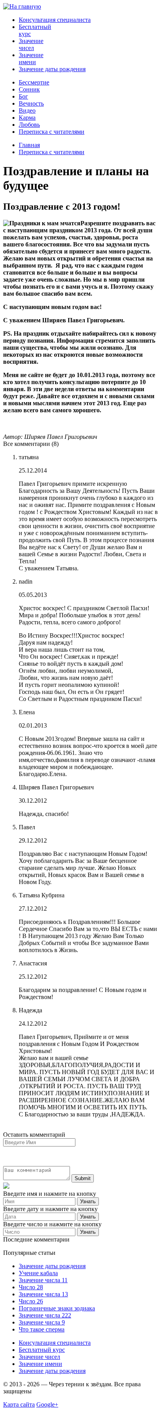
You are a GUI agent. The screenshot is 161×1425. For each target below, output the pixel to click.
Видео (27, 110)
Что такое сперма (41, 1329)
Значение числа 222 (45, 1315)
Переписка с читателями (51, 131)
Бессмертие (34, 82)
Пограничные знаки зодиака (57, 1308)
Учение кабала (38, 1273)
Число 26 (31, 1301)
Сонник (29, 89)
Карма (27, 117)
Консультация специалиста (55, 19)
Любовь (29, 124)
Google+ (47, 1404)
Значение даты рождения (52, 69)
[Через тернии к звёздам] (22, 6)
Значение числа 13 (43, 1294)
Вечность (31, 103)
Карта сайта (19, 1404)
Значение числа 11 (43, 1280)
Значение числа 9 (42, 1322)
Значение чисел (31, 44)
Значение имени (31, 58)
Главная (29, 145)
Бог (23, 96)
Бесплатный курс (42, 1349)
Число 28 (31, 1287)
